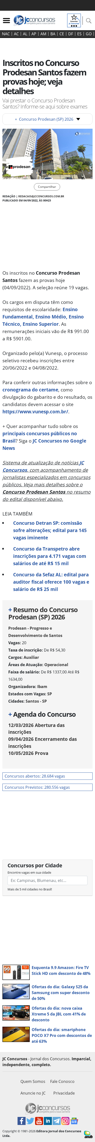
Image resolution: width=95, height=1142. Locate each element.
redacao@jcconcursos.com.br (41, 196)
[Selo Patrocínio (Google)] (74, 20)
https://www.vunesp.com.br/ (35, 411)
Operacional (56, 664)
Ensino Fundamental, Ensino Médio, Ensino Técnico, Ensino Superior (43, 316)
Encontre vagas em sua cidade (29, 872)
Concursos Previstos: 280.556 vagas (37, 787)
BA (52, 34)
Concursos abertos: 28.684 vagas (35, 776)
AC (16, 34)
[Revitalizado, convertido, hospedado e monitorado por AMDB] (88, 1134)
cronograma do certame (30, 389)
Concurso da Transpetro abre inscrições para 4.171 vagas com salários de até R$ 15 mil (49, 556)
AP (33, 34)
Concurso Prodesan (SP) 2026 (44, 119)
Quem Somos (32, 1081)
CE (61, 34)
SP (49, 694)
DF (70, 34)
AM (43, 34)
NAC (6, 34)
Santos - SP (36, 701)
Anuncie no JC (33, 1093)
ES (79, 34)
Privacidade (64, 1093)
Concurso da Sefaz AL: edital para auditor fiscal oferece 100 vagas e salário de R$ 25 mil (51, 581)
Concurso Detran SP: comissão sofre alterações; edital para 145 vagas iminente (50, 530)
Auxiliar (31, 657)
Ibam (42, 686)
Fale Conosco (62, 1081)
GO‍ (89, 34)
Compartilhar (47, 187)
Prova (28, 753)
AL (25, 34)
